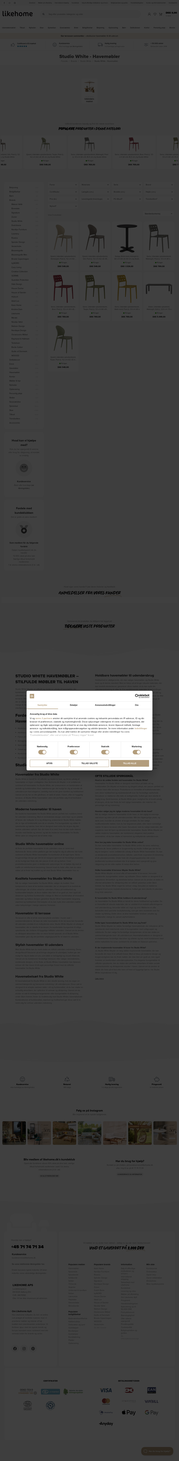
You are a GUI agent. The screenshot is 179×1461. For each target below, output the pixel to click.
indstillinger (141, 728)
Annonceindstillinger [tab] (105, 705)
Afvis (49, 763)
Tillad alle (129, 763)
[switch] (74, 752)
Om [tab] (136, 705)
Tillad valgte (89, 763)
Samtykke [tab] (42, 705)
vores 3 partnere (43, 718)
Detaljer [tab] (74, 705)
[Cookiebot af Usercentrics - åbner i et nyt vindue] (137, 696)
